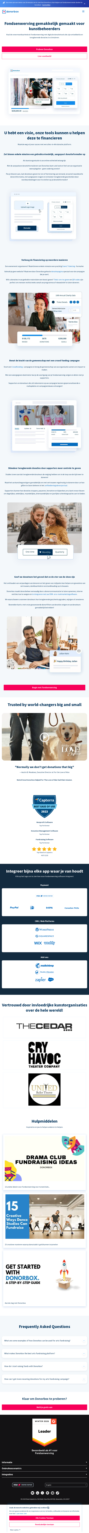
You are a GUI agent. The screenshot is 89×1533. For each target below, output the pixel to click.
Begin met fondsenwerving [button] (44, 687)
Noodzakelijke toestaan (44, 1524)
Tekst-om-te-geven (62, 279)
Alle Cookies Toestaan (45, 1518)
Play (44, 737)
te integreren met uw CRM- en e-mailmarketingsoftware (54, 594)
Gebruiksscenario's (11, 1468)
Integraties (7, 1474)
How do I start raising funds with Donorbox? (23, 1366)
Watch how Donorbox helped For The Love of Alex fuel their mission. (44, 780)
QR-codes (76, 279)
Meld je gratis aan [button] (44, 1407)
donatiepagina (57, 271)
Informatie (7, 1462)
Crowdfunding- (17, 367)
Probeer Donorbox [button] (44, 49)
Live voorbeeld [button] (44, 56)
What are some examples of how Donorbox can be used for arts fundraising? (37, 1340)
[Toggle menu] (83, 12)
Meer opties (14, 1530)
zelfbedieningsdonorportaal (56, 485)
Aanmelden (46, 5)
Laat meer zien (21, 1513)
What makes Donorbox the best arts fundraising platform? (29, 1353)
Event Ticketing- (69, 266)
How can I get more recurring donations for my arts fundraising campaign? (36, 1379)
